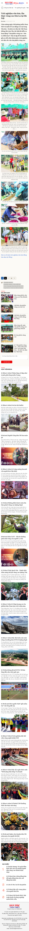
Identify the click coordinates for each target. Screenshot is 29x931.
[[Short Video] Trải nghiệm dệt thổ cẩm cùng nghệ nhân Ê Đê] (14, 757)
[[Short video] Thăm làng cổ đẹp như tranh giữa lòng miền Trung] (14, 392)
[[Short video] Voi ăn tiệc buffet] (14, 422)
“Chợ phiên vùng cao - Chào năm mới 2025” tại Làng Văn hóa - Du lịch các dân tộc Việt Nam (20, 348)
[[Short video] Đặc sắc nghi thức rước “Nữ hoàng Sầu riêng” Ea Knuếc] (14, 790)
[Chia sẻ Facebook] (2, 278)
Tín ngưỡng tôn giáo (20, 7)
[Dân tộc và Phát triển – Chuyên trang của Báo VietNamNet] (9, 3)
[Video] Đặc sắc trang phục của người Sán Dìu (16, 890)
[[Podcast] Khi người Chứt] (14, 723)
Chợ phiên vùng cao (8, 282)
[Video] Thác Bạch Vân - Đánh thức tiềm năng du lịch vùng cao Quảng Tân (14, 571)
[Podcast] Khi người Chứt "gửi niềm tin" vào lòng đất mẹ (14, 705)
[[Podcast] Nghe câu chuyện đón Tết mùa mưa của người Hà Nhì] (14, 852)
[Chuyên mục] (2, 3)
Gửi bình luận (7, 362)
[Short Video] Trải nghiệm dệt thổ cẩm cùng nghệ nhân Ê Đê (13, 737)
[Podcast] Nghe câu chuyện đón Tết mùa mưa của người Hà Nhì (14, 835)
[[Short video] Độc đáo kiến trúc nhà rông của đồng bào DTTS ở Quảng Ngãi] (14, 657)
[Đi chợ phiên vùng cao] (7, 338)
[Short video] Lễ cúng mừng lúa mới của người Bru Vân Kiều (14, 470)
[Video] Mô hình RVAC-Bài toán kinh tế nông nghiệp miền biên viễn (16, 897)
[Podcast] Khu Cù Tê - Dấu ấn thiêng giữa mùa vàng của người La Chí (13, 538)
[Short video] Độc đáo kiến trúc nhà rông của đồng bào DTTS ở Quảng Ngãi (14, 639)
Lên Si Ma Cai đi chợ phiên (17, 885)
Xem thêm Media (6, 369)
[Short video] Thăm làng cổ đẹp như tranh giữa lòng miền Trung (14, 374)
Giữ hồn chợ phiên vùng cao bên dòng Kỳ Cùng (20, 316)
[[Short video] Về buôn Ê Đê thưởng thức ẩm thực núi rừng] (14, 821)
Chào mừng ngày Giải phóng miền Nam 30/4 (13, 286)
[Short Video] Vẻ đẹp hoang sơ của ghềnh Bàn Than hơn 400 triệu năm (13, 605)
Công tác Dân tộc (8, 7)
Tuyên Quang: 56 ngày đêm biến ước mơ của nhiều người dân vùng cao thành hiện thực (16, 869)
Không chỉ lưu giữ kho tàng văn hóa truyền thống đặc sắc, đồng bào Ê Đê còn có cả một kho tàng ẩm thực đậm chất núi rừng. (14, 809)
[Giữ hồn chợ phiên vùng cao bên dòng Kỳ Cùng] (7, 319)
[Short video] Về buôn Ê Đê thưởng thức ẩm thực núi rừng (13, 804)
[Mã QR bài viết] (14, 278)
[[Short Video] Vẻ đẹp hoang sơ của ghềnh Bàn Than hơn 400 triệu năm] (14, 625)
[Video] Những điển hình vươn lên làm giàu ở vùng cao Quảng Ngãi (13, 504)
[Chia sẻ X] (5, 278)
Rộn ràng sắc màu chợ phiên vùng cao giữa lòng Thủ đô (20, 326)
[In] (11, 278)
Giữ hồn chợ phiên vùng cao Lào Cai (20, 306)
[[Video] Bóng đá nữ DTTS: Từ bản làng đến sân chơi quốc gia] (14, 691)
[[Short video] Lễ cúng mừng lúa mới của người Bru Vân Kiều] (14, 490)
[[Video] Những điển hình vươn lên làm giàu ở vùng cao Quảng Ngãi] (14, 524)
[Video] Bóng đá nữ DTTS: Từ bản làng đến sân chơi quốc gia (13, 671)
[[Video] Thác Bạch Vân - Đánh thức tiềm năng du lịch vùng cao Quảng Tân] (14, 591)
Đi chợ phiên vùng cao (20, 335)
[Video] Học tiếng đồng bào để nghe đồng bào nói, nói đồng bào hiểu (16, 878)
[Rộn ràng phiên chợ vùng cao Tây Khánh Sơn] (7, 298)
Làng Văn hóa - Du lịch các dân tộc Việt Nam (13, 287)
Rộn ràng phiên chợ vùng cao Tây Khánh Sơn (20, 297)
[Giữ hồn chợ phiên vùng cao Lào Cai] (7, 309)
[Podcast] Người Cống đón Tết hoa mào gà (14, 436)
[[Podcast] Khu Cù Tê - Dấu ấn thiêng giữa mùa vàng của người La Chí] (14, 557)
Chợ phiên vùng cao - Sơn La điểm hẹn (12, 284)
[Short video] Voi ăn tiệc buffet (13, 405)
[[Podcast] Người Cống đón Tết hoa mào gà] (14, 456)
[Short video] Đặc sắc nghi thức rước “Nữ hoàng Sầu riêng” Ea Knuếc (14, 771)
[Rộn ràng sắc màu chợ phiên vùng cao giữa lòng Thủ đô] (7, 329)
